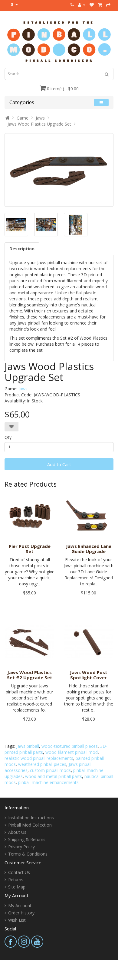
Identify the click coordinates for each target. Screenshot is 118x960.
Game (22, 118)
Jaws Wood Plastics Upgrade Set (39, 124)
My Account (19, 905)
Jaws (40, 118)
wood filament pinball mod (71, 752)
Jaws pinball (27, 746)
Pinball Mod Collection (30, 825)
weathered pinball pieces (42, 764)
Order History (21, 913)
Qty (8, 437)
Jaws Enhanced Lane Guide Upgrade (88, 548)
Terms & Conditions (28, 854)
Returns (15, 879)
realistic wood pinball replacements (39, 758)
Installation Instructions (31, 818)
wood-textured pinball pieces (69, 746)
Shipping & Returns (26, 839)
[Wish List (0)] (92, 5)
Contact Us (19, 872)
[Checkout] (108, 5)
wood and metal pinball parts (53, 776)
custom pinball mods (50, 770)
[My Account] (81, 5)
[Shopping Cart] (100, 5)
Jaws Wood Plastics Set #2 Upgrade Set (29, 674)
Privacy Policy (21, 847)
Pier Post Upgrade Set (30, 548)
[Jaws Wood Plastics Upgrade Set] (59, 169)
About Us (17, 832)
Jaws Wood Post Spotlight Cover (88, 674)
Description (21, 248)
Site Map (16, 887)
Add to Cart (59, 464)
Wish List (17, 920)
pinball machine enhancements (48, 782)
